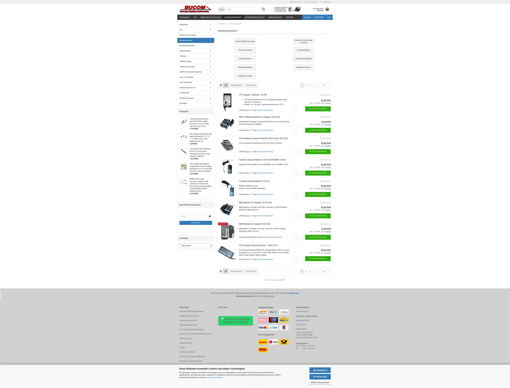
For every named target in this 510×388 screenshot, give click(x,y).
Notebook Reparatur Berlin (189, 316)
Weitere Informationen (320, 382)
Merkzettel (327, 2)
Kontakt (182, 347)
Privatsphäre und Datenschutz (190, 361)
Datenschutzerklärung (214, 377)
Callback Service (185, 338)
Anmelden (196, 223)
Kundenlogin (312, 2)
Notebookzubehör (233, 17)
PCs (195, 17)
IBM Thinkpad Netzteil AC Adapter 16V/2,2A (259, 117)
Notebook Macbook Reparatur (190, 72)
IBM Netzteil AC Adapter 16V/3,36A (255, 202)
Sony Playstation (185, 82)
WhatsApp (319, 17)
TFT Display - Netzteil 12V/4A (253, 95)
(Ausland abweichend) (265, 110)
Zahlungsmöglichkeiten (188, 325)
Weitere (289, 17)
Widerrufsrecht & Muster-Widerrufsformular (195, 334)
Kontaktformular (302, 311)
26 (324, 85)
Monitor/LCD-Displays (211, 17)
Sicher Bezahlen (265, 307)
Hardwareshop (275, 17)
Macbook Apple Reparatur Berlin (191, 311)
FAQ (329, 17)
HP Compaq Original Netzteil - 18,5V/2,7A (258, 245)
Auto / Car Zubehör (186, 77)
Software (182, 56)
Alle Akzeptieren (320, 370)
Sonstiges (183, 103)
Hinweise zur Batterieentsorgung (191, 329)
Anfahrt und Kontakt (186, 352)
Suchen (307, 17)
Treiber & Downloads (187, 67)
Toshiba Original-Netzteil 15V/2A (254, 181)
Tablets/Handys (185, 61)
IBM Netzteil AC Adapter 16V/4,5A (255, 224)
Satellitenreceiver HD (187, 88)
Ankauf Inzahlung (185, 343)
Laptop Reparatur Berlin (188, 320)
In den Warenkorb (318, 109)
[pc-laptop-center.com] (196, 9)
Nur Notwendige (320, 377)
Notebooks (185, 17)
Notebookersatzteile (254, 17)
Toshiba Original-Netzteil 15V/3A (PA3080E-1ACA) (262, 160)
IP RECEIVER (184, 93)
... (319, 85)
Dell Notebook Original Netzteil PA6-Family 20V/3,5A (263, 138)
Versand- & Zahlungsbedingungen (192, 356)
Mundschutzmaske (186, 98)
